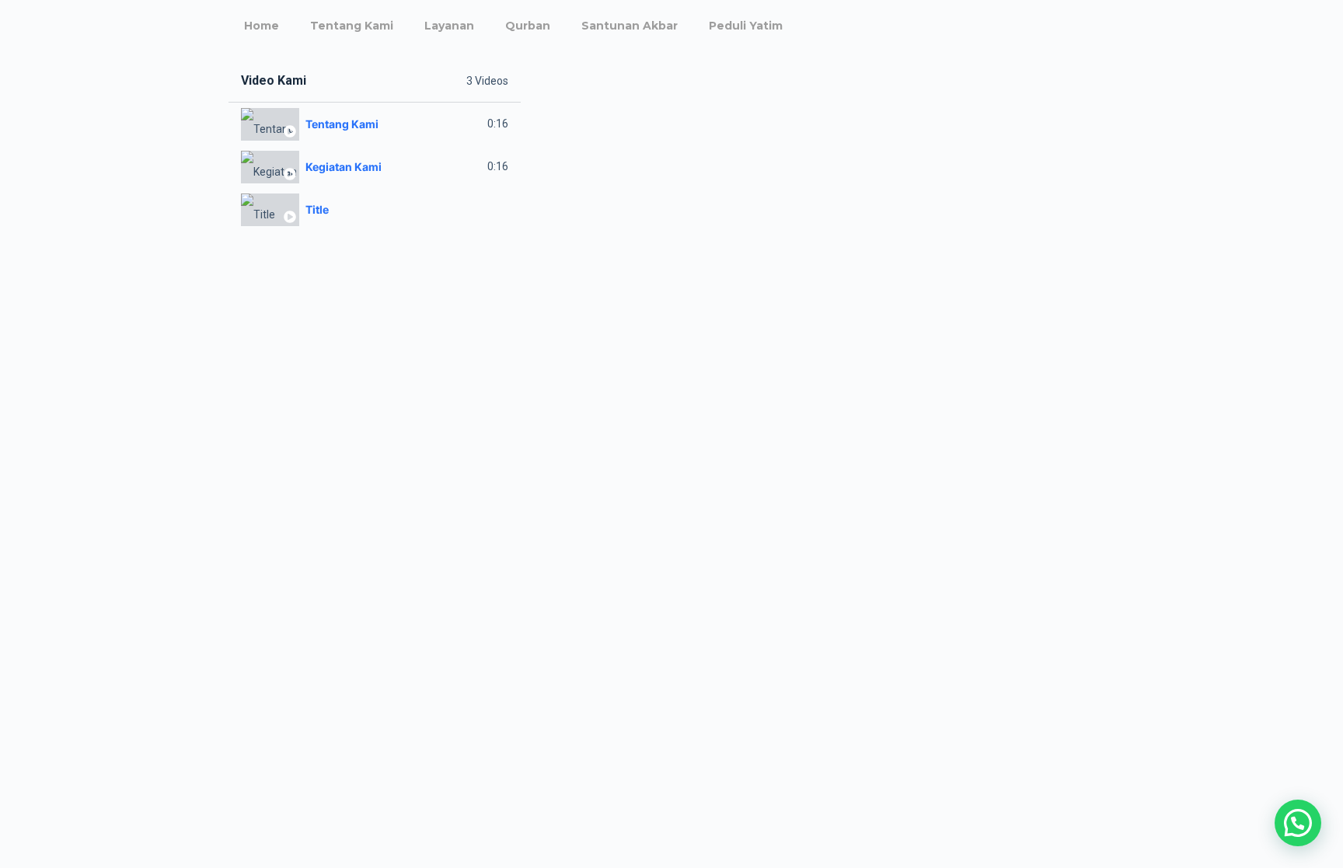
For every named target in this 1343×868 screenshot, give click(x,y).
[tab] (374, 124)
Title (317, 209)
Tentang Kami (351, 26)
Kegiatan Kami (343, 166)
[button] (1298, 823)
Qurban (527, 26)
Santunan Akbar (629, 26)
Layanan (449, 26)
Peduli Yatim (746, 26)
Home (261, 26)
